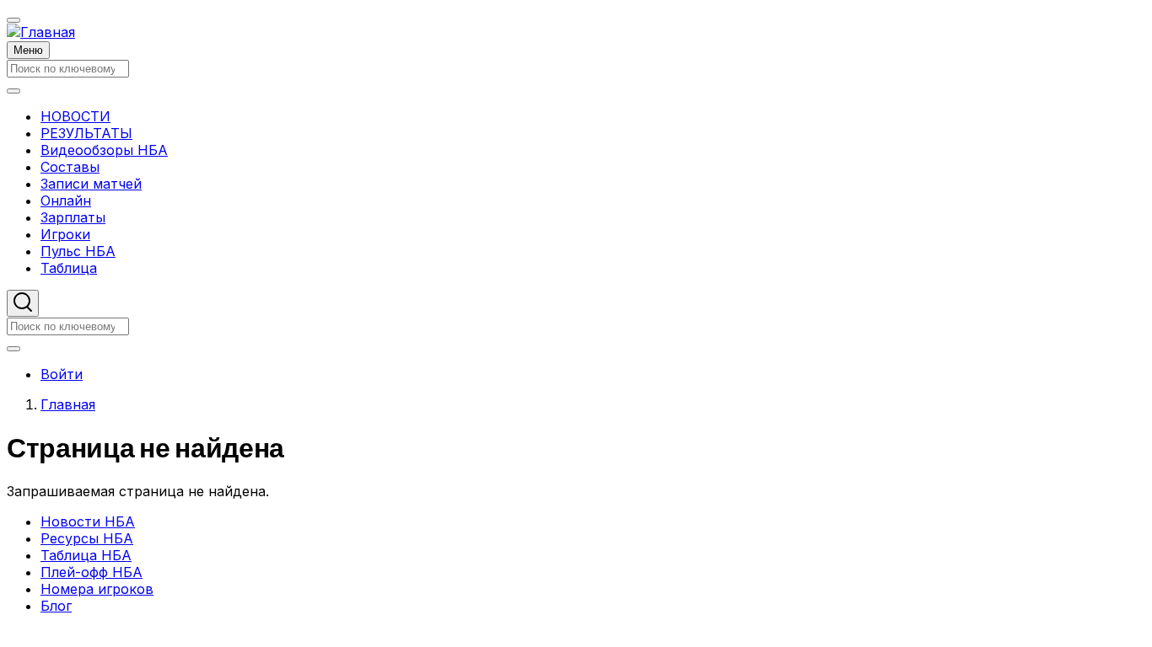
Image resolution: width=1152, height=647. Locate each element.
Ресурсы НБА (86, 538)
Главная (67, 404)
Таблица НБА (86, 555)
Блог (56, 605)
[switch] (13, 20)
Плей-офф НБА (91, 572)
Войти (61, 374)
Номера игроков (96, 588)
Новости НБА (87, 521)
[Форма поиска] (23, 303)
